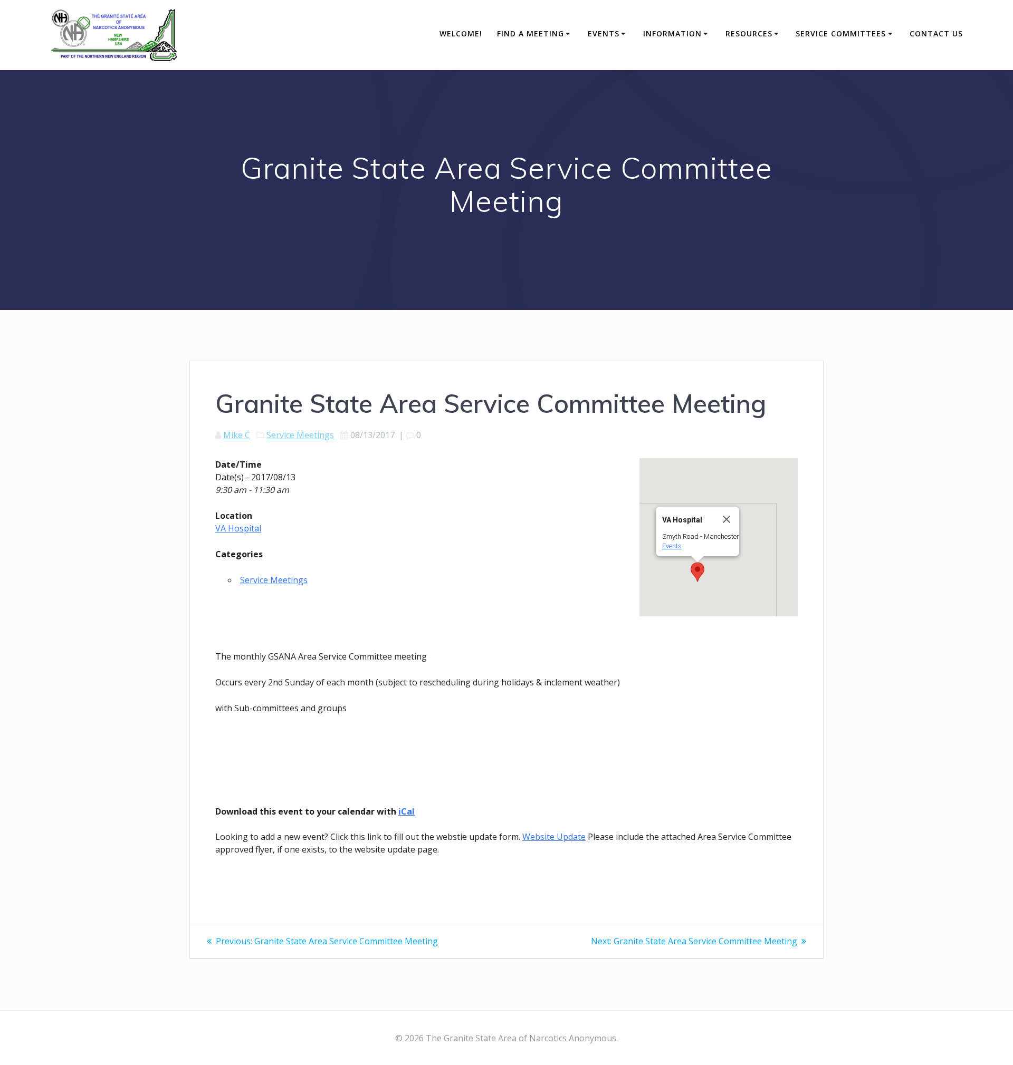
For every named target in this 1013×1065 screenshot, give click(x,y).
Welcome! (460, 33)
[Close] (726, 519)
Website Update (554, 837)
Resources (748, 33)
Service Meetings (300, 435)
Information (672, 33)
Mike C (236, 435)
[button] (697, 572)
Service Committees (841, 33)
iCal (406, 811)
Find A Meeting (530, 33)
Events (603, 33)
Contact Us (936, 33)
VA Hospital (238, 528)
